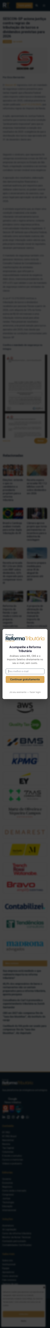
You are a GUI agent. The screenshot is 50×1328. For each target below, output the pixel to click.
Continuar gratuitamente (25, 679)
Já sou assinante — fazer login (25, 692)
